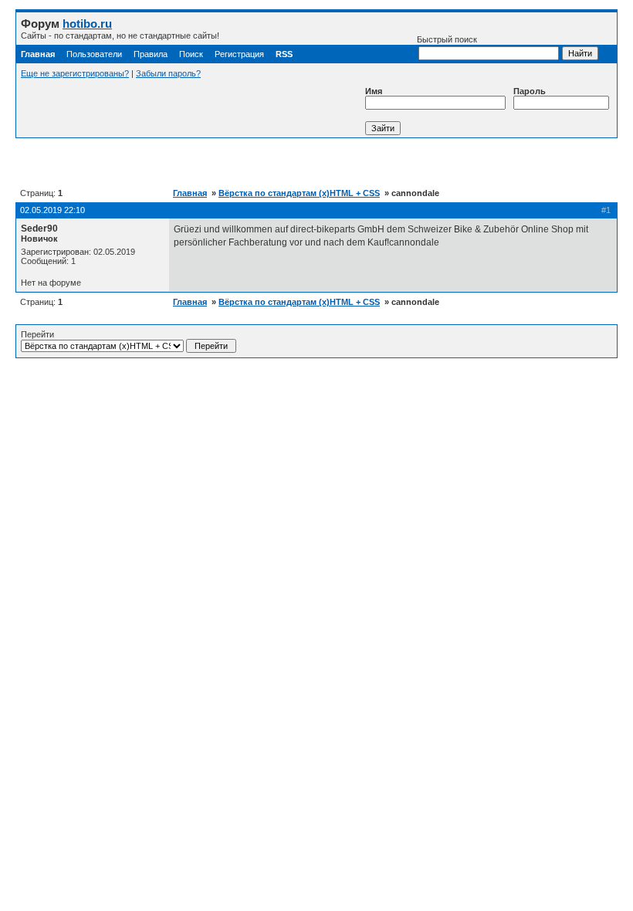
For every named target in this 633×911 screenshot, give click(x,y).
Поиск (191, 54)
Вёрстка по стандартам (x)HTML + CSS (299, 193)
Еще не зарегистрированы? (75, 73)
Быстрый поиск (447, 39)
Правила (151, 54)
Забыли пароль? (168, 73)
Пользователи (94, 54)
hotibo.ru (87, 23)
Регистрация (239, 54)
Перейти (37, 334)
